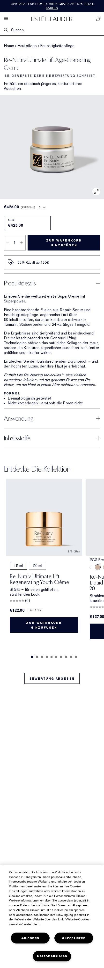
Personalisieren (52, 956)
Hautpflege (27, 45)
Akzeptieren (73, 938)
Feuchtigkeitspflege (57, 45)
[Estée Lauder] (52, 18)
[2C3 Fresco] (98, 567)
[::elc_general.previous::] (91, 567)
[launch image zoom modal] (96, 191)
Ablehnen (30, 938)
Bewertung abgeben (52, 679)
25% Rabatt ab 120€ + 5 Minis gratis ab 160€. (52, 6)
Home (9, 45)
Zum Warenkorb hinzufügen (64, 243)
